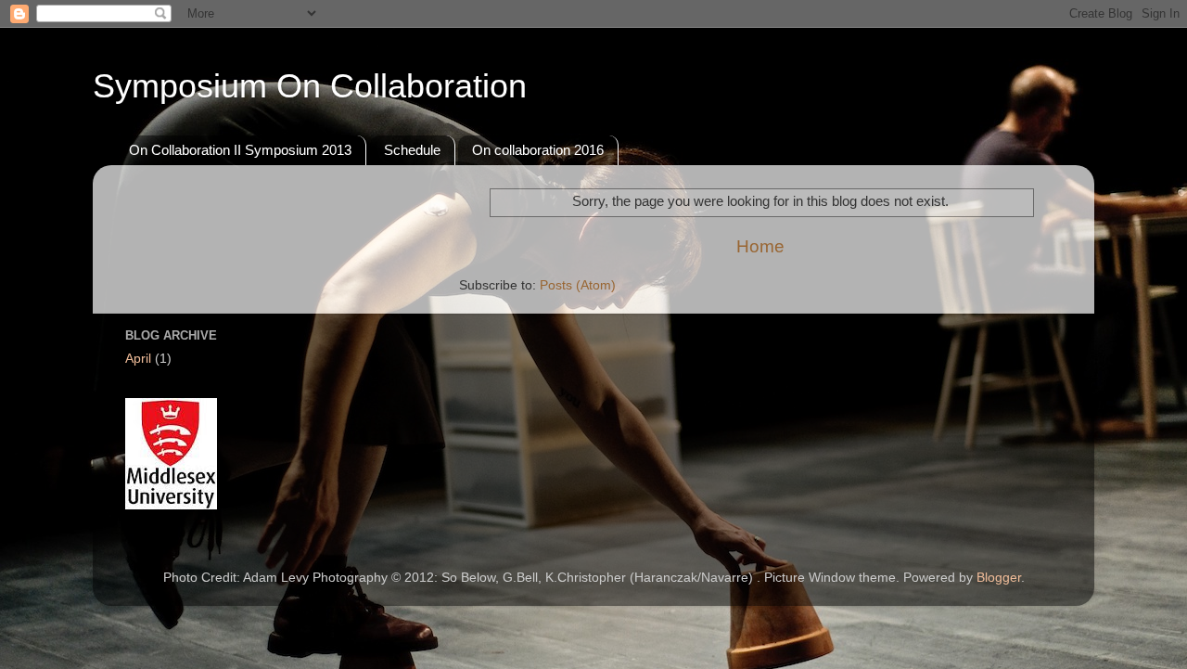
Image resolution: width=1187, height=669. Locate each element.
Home (760, 246)
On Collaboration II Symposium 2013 (240, 150)
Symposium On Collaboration (310, 86)
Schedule (412, 150)
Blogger (998, 578)
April (138, 359)
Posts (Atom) (578, 285)
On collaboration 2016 (538, 150)
